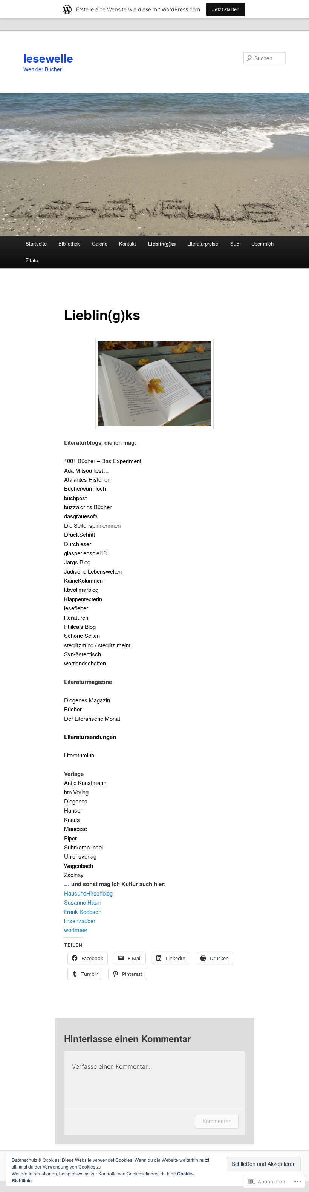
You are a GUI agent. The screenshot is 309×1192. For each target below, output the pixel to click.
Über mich (262, 243)
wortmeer (75, 930)
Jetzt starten (225, 9)
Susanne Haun (82, 902)
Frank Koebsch (82, 912)
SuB (235, 243)
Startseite (36, 243)
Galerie (99, 243)
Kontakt (127, 243)
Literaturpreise (202, 243)
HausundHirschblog (88, 893)
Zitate (32, 260)
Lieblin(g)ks (162, 243)
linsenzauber (79, 921)
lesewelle (48, 58)
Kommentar (217, 1121)
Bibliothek (69, 243)
